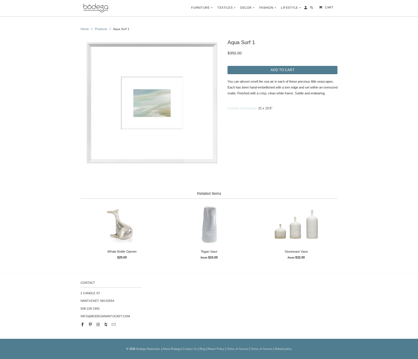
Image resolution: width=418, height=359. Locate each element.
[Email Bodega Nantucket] (114, 324)
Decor (247, 7)
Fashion (267, 7)
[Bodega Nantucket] (96, 8)
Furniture (202, 7)
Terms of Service (237, 349)
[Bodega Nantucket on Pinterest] (90, 324)
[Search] (312, 8)
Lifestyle (291, 7)
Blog (202, 349)
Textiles (226, 7)
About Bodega (171, 349)
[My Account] (306, 8)
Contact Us (190, 349)
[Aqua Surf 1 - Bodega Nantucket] (152, 103)
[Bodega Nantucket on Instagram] (98, 324)
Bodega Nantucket (148, 349)
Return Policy (215, 349)
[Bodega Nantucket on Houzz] (106, 324)
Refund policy (283, 349)
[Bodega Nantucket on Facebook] (83, 324)
